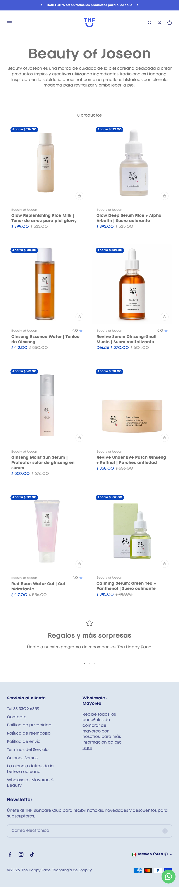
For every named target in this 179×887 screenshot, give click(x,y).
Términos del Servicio (27, 750)
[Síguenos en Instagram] (21, 854)
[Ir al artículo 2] (89, 663)
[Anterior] (41, 5)
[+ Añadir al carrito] (79, 196)
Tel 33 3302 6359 (23, 709)
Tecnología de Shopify (72, 870)
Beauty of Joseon (24, 210)
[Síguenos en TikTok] (32, 854)
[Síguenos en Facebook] (10, 854)
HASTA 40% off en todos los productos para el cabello (89, 5)
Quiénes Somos (22, 758)
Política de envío (23, 742)
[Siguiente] (138, 5)
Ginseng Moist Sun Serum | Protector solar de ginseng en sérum (42, 463)
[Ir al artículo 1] (84, 663)
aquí (87, 748)
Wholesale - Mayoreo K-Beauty (30, 783)
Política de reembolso (28, 733)
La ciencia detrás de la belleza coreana (30, 769)
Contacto (16, 717)
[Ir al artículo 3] (94, 663)
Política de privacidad (29, 725)
